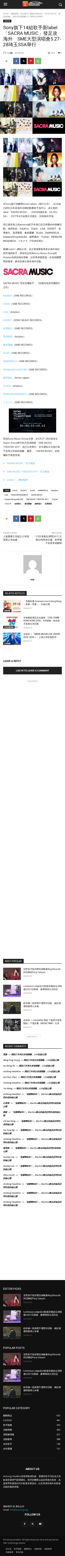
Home (6, 13)
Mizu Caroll (8, 1175)
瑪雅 (5, 1054)
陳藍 (5, 1112)
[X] (23, 61)
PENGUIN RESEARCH (15, 394)
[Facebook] (16, 61)
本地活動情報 (9, 627)
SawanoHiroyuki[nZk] (15, 369)
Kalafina (7, 295)
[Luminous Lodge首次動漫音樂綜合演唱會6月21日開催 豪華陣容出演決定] (12, 991)
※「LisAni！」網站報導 (15, 479)
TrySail (7, 385)
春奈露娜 (8, 344)
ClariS (6, 303)
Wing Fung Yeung (11, 1060)
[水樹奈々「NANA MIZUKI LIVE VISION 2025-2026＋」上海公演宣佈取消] (12, 639)
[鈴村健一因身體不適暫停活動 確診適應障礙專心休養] (12, 1008)
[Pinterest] (31, 61)
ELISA (6, 352)
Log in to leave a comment (32, 670)
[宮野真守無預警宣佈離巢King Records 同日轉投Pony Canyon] (12, 974)
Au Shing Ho (9, 1065)
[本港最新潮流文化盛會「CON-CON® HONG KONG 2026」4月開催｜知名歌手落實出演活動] (12, 622)
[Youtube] (40, 1524)
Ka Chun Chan (10, 1077)
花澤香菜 (8, 336)
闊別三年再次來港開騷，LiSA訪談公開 (28, 1054)
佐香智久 (8, 328)
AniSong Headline (12, 1071)
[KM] (5, 53)
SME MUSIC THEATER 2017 (37, 499)
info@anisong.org (19, 1509)
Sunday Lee (8, 1157)
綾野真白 (8, 377)
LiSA (5, 311)
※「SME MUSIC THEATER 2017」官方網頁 (26, 471)
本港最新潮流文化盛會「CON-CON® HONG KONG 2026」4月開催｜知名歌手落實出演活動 (41, 620)
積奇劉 (6, 1148)
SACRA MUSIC (37, 495)
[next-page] (10, 650)
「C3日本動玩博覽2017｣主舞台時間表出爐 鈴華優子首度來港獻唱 (48, 540)
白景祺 (6, 1103)
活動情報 (14, 13)
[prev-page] (5, 650)
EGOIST (7, 320)
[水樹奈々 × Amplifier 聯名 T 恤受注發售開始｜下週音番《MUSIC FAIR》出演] (12, 1025)
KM (11, 53)
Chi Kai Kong (9, 1121)
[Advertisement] (32, 817)
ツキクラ (8, 402)
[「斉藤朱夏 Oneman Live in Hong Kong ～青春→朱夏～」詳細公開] (12, 606)
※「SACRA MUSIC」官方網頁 (19, 463)
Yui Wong (7, 1088)
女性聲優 (7, 643)
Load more (31, 1036)
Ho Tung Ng (8, 1130)
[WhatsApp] (38, 61)
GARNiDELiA (10, 361)
